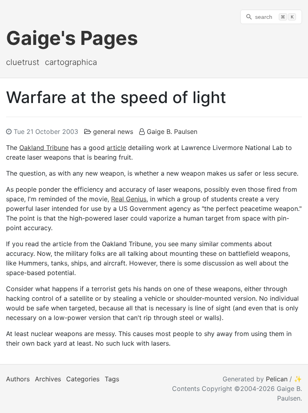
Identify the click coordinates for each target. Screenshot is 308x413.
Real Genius (128, 199)
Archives (48, 379)
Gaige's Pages (72, 38)
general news (113, 132)
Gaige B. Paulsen (172, 132)
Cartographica (71, 62)
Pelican (277, 379)
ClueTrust (22, 62)
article (116, 148)
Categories (82, 379)
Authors (18, 379)
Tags (112, 379)
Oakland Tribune (44, 148)
